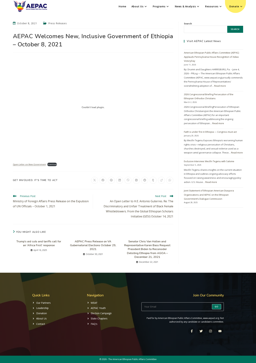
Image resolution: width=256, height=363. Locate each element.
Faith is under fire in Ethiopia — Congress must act (210, 131)
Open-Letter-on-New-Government (29, 164)
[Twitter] (201, 331)
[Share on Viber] (128, 180)
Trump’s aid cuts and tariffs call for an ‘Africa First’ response (38, 243)
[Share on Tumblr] (153, 180)
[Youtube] (220, 331)
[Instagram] (210, 331)
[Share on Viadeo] (161, 180)
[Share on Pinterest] (111, 180)
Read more (220, 85)
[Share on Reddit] (144, 180)
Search (188, 23)
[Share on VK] (136, 180)
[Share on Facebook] (102, 180)
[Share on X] (94, 180)
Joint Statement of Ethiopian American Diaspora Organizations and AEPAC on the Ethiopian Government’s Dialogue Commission (209, 194)
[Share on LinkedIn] (119, 180)
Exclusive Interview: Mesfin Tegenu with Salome (209, 161)
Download (52, 164)
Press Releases (57, 23)
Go (216, 306)
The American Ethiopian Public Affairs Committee (132, 359)
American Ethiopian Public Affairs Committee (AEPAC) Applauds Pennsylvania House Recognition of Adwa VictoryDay (211, 56)
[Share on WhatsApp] (169, 180)
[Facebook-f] (191, 331)
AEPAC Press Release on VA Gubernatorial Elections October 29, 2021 (93, 245)
